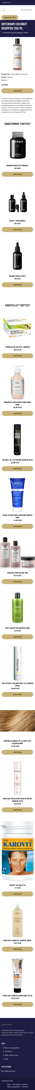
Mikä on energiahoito (12, 1048)
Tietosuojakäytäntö (13, 1087)
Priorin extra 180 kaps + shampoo (17, 347)
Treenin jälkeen (15, 74)
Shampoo (24, 74)
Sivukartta (24, 1087)
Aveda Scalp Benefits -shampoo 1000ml (17, 940)
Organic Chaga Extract (17, 276)
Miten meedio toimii (11, 1055)
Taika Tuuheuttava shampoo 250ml (17, 628)
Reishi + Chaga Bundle (17, 221)
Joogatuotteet (10, 17)
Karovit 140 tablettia (18, 885)
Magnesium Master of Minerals (17, 165)
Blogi (6, 1059)
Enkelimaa (8, 1051)
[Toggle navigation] (3, 10)
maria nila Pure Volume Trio (17, 573)
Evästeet (25, 1084)
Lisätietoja (17, 91)
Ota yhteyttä (16, 1084)
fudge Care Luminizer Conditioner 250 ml (18, 995)
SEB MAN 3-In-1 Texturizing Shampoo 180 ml (17, 460)
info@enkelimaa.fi (6, 2)
